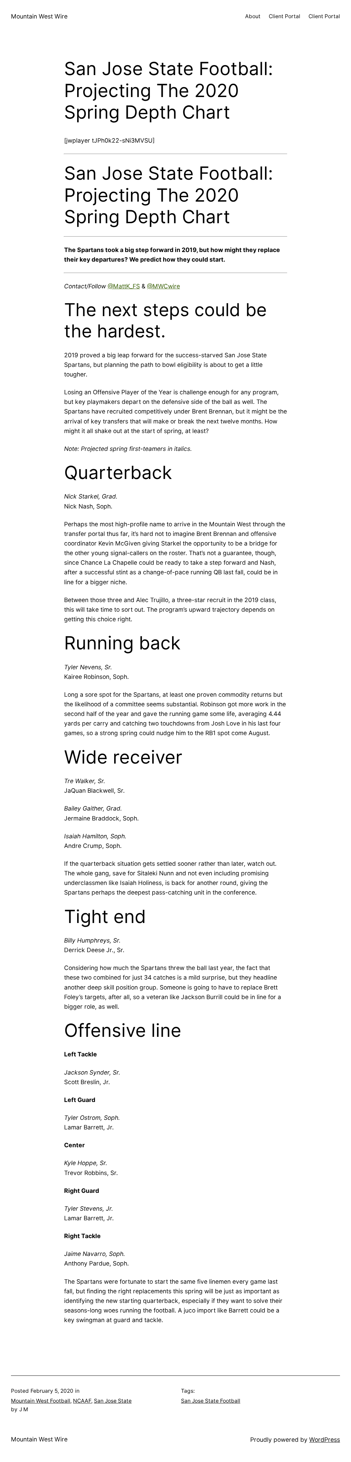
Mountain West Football (40, 1401)
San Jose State (113, 1401)
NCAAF (82, 1401)
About (253, 16)
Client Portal (284, 16)
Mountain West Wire (39, 16)
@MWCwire (163, 286)
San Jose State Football (210, 1401)
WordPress (324, 1439)
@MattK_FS (124, 286)
